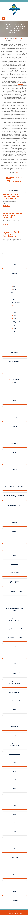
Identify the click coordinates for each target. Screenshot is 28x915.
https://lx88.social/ (15, 335)
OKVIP (14, 735)
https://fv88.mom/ (15, 302)
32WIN (14, 788)
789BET (15, 555)
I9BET (14, 256)
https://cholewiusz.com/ (14, 505)
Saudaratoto (14, 443)
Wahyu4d (14, 531)
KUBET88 (14, 840)
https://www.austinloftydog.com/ (14, 591)
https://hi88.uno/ (14, 718)
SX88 (15, 328)
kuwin (14, 264)
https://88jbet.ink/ (15, 322)
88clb (14, 663)
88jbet (15, 286)
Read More (6, 205)
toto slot (15, 417)
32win (14, 805)
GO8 (14, 762)
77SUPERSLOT (14, 564)
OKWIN (14, 771)
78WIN (14, 883)
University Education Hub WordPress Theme (13, 912)
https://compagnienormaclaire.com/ (14, 486)
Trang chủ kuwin (14, 370)
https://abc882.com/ (14, 754)
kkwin (15, 318)
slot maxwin (15, 478)
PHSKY (15, 289)
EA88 (14, 400)
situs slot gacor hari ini (14, 692)
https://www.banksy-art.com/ (15, 654)
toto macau (15, 344)
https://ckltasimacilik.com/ (15, 629)
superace (14, 469)
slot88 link (14, 823)
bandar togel (14, 726)
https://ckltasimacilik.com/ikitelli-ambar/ (14, 609)
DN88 (15, 296)
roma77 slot (15, 857)
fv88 (15, 315)
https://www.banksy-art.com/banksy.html (14, 744)
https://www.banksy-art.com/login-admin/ (14, 619)
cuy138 (14, 814)
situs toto (14, 426)
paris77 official (14, 352)
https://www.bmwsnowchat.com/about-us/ (14, 495)
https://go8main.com (15, 283)
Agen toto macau (14, 572)
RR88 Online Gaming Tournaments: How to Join (12, 215)
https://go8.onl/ (15, 379)
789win (15, 299)
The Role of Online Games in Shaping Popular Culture (11, 196)
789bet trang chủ (14, 293)
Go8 (15, 383)
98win (15, 305)
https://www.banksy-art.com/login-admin (14, 582)
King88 (14, 831)
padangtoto (15, 273)
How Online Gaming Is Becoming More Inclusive (12, 234)
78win (14, 848)
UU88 (14, 780)
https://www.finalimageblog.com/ (14, 701)
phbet (14, 452)
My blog (16, 172)
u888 (14, 709)
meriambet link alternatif (14, 361)
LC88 (15, 312)
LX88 (15, 331)
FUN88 (14, 866)
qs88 (14, 409)
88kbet (15, 309)
